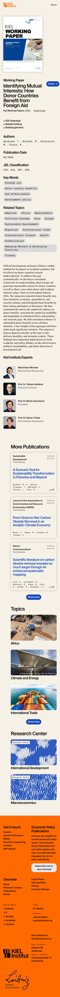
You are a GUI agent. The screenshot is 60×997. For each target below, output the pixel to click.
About (6, 884)
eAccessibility (38, 882)
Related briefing (13, 124)
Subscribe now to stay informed (44, 868)
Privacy (35, 885)
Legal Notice (38, 879)
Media (6, 838)
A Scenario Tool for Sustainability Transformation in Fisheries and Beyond (33, 473)
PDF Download (13, 120)
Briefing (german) (14, 127)
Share (51, 83)
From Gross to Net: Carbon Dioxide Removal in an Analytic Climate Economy (32, 521)
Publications (9, 890)
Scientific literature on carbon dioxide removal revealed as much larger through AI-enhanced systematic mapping (33, 567)
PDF (53, 490)
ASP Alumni (9, 848)
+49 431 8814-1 (40, 917)
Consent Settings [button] (40, 889)
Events (6, 894)
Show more (33, 597)
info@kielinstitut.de (43, 920)
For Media (38, 908)
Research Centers (12, 887)
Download (39, 110)
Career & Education (13, 835)
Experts (7, 832)
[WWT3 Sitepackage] (13, 5)
